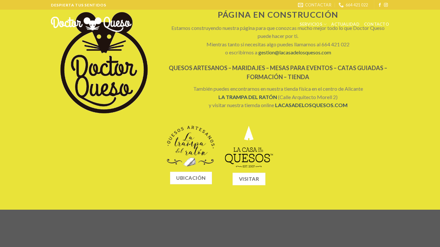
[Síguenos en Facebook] (380, 5)
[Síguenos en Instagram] (386, 5)
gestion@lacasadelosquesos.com (294, 52)
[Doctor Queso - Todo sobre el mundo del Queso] (91, 24)
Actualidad (345, 24)
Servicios (311, 24)
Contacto (376, 24)
